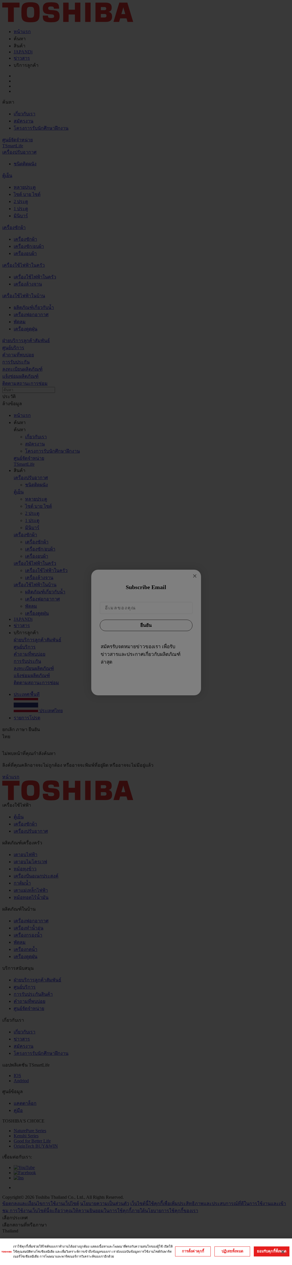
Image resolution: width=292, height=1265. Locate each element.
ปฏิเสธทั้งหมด (232, 1251)
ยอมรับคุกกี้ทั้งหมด (272, 1251)
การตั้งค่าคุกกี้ (193, 1251)
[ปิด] (283, 1252)
